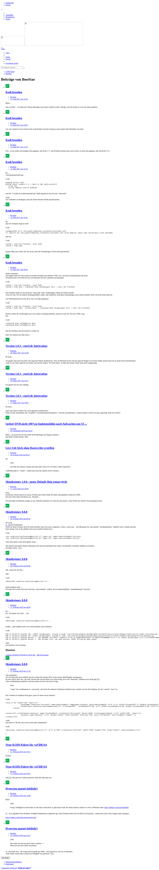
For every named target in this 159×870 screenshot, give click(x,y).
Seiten (8, 57)
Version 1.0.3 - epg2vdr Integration (26, 345)
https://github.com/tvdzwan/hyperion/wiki (21, 817)
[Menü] (2, 9)
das (9, 525)
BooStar (13, 97)
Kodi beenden (14, 92)
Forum (8, 59)
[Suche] (2, 47)
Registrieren (10, 17)
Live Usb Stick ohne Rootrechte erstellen (30, 447)
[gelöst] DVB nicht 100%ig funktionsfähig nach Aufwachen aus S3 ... (46, 423)
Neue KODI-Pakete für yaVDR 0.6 (26, 744)
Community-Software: (16, 868)
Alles (7, 53)
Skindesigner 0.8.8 (16, 511)
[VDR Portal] (42, 45)
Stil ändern (5, 858)
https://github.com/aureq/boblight (116, 807)
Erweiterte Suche (12, 63)
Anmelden (9, 15)
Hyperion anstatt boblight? (22, 788)
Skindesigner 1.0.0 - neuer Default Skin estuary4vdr (36, 481)
